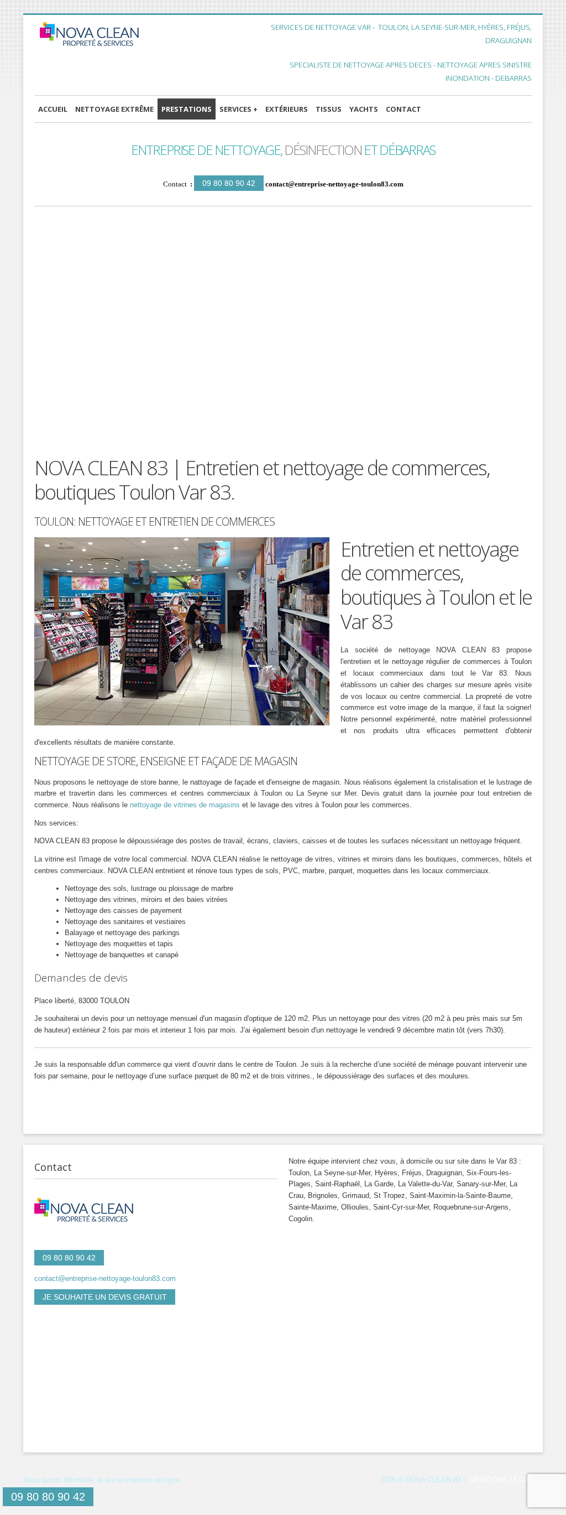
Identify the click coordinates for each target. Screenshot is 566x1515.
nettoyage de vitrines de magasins (185, 805)
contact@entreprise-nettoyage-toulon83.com (334, 184)
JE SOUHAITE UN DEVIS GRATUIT (105, 1297)
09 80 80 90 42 (228, 183)
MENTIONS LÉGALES (506, 1480)
